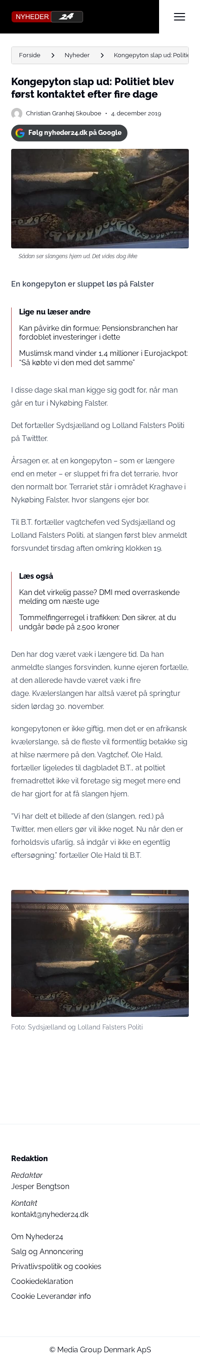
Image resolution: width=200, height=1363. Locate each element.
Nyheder (77, 55)
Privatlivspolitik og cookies (56, 1266)
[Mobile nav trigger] (179, 16)
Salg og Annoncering (47, 1251)
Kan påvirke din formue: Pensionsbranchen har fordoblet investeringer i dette (98, 332)
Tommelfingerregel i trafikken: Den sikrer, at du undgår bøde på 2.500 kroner (97, 622)
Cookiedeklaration (42, 1281)
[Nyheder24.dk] (85, 16)
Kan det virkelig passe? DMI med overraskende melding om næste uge (99, 597)
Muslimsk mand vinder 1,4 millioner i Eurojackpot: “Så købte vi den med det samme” (103, 358)
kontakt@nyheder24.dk (49, 1214)
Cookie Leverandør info (51, 1296)
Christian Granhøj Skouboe (63, 113)
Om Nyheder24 (37, 1236)
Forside (29, 55)
